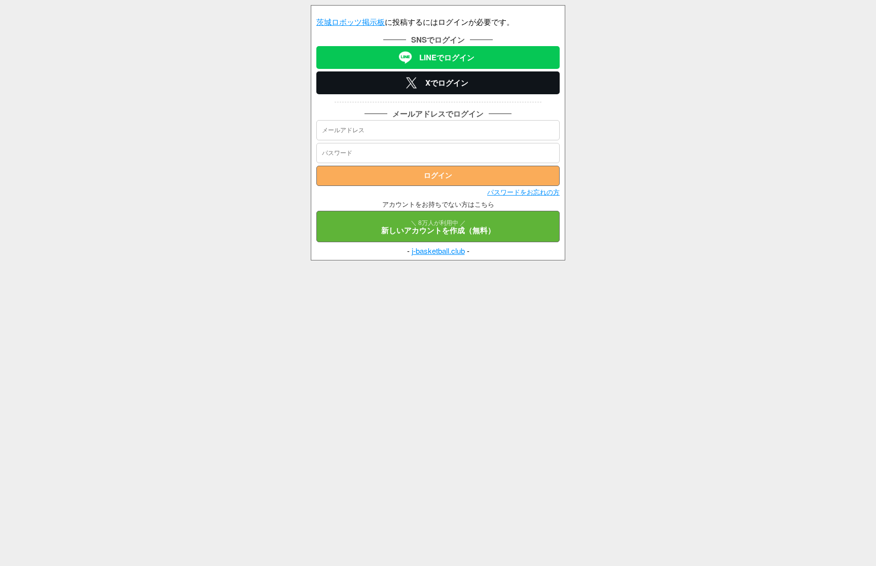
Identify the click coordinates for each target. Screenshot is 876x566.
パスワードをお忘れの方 (523, 192)
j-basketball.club (438, 250)
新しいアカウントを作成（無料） (438, 227)
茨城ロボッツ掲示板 (350, 21)
